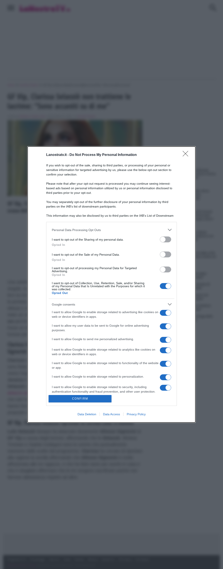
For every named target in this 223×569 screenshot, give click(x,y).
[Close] (187, 155)
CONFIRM (80, 398)
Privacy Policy (136, 414)
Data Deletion (87, 414)
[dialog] (111, 284)
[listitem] (111, 230)
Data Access (111, 414)
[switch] (165, 239)
